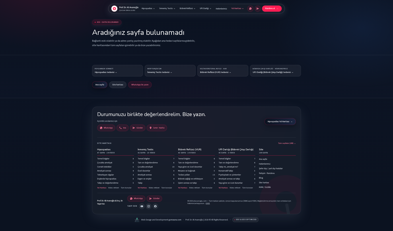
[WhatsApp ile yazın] (250, 9)
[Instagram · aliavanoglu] (148, 206)
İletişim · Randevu (267, 173)
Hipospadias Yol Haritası (280, 121)
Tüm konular (126, 187)
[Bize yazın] (258, 9)
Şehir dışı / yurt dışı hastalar (271, 168)
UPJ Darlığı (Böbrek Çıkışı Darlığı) (236, 151)
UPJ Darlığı (204, 8)
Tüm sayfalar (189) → (287, 143)
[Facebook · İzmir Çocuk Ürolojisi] (155, 206)
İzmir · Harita (158, 127)
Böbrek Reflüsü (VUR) (189, 151)
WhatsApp (108, 127)
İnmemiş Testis (166, 8)
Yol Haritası (236, 8)
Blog (261, 177)
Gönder (139, 127)
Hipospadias (147, 8)
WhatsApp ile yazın (139, 84)
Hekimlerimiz (221, 8)
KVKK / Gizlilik (265, 187)
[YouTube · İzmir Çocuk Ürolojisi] (142, 206)
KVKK (208, 203)
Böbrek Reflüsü (186, 8)
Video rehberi (113, 187)
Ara (124, 127)
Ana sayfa (99, 84)
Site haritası (117, 84)
